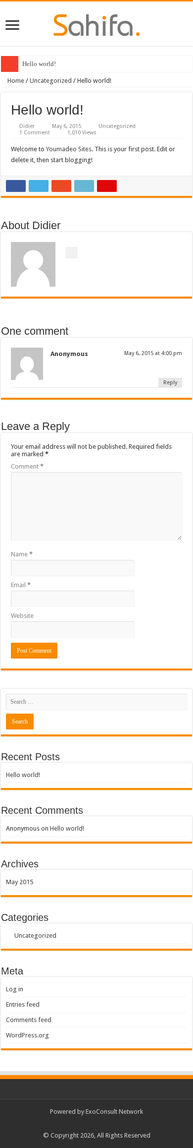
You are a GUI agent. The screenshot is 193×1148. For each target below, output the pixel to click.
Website (22, 615)
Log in (14, 989)
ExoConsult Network (114, 1111)
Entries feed (23, 1004)
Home (15, 80)
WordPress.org (27, 1035)
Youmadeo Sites (69, 149)
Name (22, 554)
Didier (27, 126)
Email (21, 585)
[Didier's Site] (96, 23)
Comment (27, 466)
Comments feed (28, 1020)
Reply (170, 382)
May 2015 (19, 882)
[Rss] (96, 1124)
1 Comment (34, 132)
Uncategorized (51, 80)
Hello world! (39, 63)
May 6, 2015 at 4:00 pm (153, 353)
